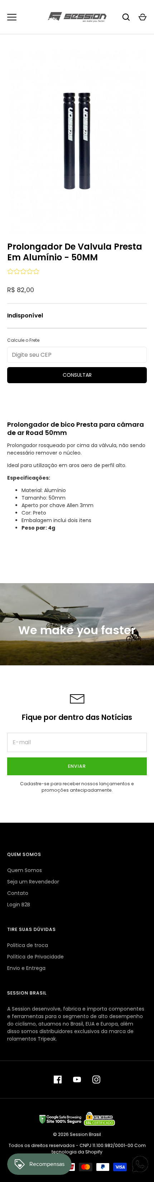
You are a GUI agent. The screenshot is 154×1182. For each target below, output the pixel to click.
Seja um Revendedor (33, 881)
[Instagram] (96, 1079)
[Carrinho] (142, 17)
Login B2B (18, 904)
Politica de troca (27, 945)
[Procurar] (126, 17)
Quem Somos (24, 870)
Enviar (77, 766)
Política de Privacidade (35, 956)
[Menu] (12, 17)
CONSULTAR (77, 375)
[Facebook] (58, 1079)
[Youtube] (77, 1079)
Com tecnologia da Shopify (99, 1148)
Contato (17, 893)
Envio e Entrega (26, 968)
